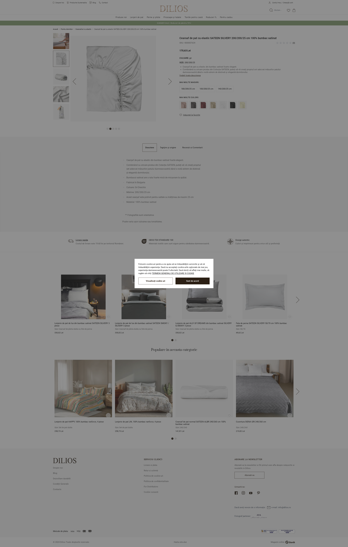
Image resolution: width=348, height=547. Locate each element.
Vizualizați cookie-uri (155, 281)
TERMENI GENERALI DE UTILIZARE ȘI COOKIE (173, 273)
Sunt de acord (192, 281)
